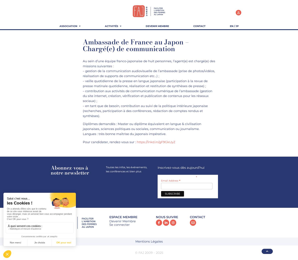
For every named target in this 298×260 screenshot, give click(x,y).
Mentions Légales (149, 241)
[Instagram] (173, 223)
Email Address (170, 180)
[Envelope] (193, 223)
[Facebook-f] (159, 223)
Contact (199, 26)
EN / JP (234, 26)
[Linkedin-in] (166, 223)
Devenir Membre (157, 26)
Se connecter (119, 224)
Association (68, 26)
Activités (111, 26)
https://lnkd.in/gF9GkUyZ (156, 142)
